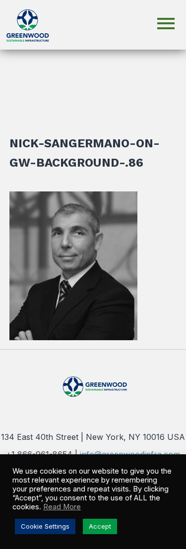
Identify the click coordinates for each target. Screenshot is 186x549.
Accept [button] (100, 526)
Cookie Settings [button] (45, 526)
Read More (62, 506)
